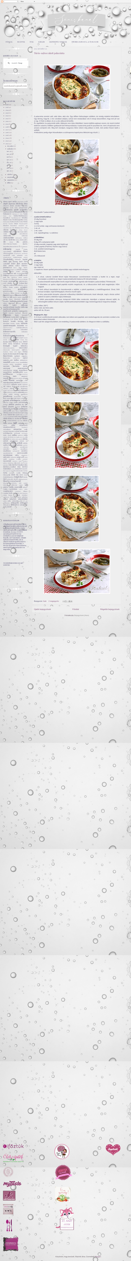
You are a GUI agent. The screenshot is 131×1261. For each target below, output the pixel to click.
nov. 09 (9, 168)
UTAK (32, 42)
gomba (10, 283)
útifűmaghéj (6, 485)
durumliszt (6, 246)
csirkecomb (7, 236)
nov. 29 (9, 151)
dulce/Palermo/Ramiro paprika (15, 244)
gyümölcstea (6, 293)
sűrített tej (23, 441)
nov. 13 (9, 165)
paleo (26, 392)
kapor (5, 313)
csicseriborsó (23, 234)
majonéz (6, 360)
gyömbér (23, 287)
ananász (5, 207)
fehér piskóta (8, 266)
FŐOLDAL (9, 42)
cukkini (5, 232)
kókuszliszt (24, 329)
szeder (15, 449)
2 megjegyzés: (54, 601)
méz (14, 376)
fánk (10, 261)
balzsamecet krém (17, 214)
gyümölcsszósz (22, 291)
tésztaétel (18, 469)
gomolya (15, 283)
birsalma (24, 218)
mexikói (5, 376)
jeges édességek (15, 299)
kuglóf (15, 346)
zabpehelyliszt (22, 499)
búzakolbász (13, 225)
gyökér (16, 287)
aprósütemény (8, 210)
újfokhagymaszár (23, 479)
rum (5, 423)
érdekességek (17, 257)
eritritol (25, 257)
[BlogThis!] (66, 601)
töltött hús (14, 475)
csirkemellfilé (8, 238)
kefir (11, 319)
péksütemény (15, 400)
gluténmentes (23, 281)
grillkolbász (21, 285)
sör (10, 439)
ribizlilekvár (10, 418)
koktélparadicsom (22, 327)
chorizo (22, 228)
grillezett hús (13, 285)
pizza (5, 407)
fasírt (21, 261)
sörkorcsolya (15, 439)
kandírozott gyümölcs (10, 311)
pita (23, 404)
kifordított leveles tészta (11, 323)
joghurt (13, 301)
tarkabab (25, 459)
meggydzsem (23, 370)
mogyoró (24, 376)
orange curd (6, 390)
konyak (25, 338)
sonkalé (5, 437)
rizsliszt (24, 418)
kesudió (13, 321)
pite (26, 404)
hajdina (12, 293)
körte (5, 344)
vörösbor (24, 495)
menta (25, 372)
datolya (17, 240)
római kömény (12, 420)
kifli (26, 321)
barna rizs (7, 216)
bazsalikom (6, 218)
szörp (25, 457)
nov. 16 (9, 162)
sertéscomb (23, 431)
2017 (7, 130)
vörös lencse (7, 495)
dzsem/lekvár (14, 246)
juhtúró (5, 303)
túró (5, 479)
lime (26, 354)
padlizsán (15, 392)
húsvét (24, 295)
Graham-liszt (23, 283)
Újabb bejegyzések (42, 609)
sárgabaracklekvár (9, 427)
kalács (14, 305)
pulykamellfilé (7, 411)
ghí (17, 281)
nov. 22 (9, 157)
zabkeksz (24, 497)
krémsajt (24, 344)
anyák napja (14, 207)
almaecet (6, 206)
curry (25, 232)
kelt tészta (23, 319)
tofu (14, 471)
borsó (25, 222)
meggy (15, 370)
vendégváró (7, 491)
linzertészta (7, 356)
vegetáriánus (13, 489)
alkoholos (19, 203)
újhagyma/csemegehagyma (11, 481)
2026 (7, 105)
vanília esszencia (15, 487)
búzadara (6, 225)
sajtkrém (21, 423)
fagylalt (25, 259)
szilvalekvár (24, 455)
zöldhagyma (6, 503)
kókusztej (24, 331)
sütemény (7, 443)
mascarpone (22, 368)
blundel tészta (7, 220)
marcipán (6, 366)
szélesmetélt (16, 451)
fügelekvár (14, 277)
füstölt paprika (23, 277)
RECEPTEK (21, 42)
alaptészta (11, 204)
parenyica (24, 396)
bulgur (16, 223)
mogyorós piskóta (17, 378)
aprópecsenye (23, 207)
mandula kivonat (15, 362)
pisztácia (18, 404)
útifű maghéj (23, 483)
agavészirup (20, 201)
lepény (5, 354)
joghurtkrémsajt (22, 301)
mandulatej (18, 364)
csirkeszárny (18, 238)
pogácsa (17, 407)
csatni (5, 234)
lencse (19, 352)
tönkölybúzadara (8, 477)
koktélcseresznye (7, 327)
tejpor (20, 461)
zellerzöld (15, 501)
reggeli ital (10, 416)
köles (10, 342)
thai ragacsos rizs (8, 471)
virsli (10, 493)
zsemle (9, 507)
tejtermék (17, 463)
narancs (17, 382)
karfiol (13, 317)
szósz (19, 457)
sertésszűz (24, 433)
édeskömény (24, 246)
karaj (16, 315)
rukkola (25, 420)
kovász (5, 342)
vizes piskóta (15, 493)
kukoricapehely (16, 350)
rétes (19, 417)
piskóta (11, 404)
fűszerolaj (14, 279)
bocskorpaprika (18, 220)
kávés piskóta (23, 317)
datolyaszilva (23, 240)
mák (11, 360)
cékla (13, 228)
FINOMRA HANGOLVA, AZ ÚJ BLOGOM (85, 42)
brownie (5, 223)
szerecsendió (22, 453)
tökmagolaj (6, 475)
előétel (25, 251)
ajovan (25, 201)
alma (25, 203)
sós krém (11, 437)
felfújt (5, 271)
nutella (20, 384)
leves (19, 354)
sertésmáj (17, 433)
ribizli (5, 418)
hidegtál (17, 293)
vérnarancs (18, 491)
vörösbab (17, 495)
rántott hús (11, 415)
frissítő (25, 275)
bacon (25, 212)
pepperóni (24, 400)
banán (25, 214)
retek (15, 417)
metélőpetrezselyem (22, 374)
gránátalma (6, 285)
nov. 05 (9, 171)
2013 (7, 141)
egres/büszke (7, 251)
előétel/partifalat (8, 253)
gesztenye (12, 281)
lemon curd (13, 352)
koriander (16, 340)
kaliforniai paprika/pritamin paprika (15, 306)
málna (16, 360)
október (10, 174)
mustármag (19, 380)
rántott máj (18, 414)
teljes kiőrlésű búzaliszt (16, 465)
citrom (5, 230)
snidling (14, 435)
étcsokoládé (7, 259)
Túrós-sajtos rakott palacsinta (49, 53)
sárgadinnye (7, 429)
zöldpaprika (15, 503)
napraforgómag (8, 382)
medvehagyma (7, 370)
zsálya (5, 507)
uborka (16, 479)
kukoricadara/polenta (8, 348)
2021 (7, 119)
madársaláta (16, 358)
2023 (7, 113)
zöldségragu (23, 505)
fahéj (5, 261)
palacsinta (21, 392)
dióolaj (11, 242)
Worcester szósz (15, 497)
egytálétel (17, 251)
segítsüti (16, 431)
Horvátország (23, 293)
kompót (21, 338)
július (9, 183)
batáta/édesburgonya (20, 216)
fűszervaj (20, 279)
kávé (17, 317)
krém (10, 344)
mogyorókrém (8, 378)
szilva (17, 455)
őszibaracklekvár (7, 392)
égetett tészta (22, 249)
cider (25, 228)
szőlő (22, 457)
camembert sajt (7, 228)
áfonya (5, 202)
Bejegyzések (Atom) (81, 615)
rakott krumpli (19, 413)
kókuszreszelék (9, 331)
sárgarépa (17, 429)
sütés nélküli (17, 443)
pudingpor (23, 409)
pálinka (5, 394)
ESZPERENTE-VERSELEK (58, 42)
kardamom (6, 317)
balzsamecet (7, 214)
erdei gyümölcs (17, 255)
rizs (20, 418)
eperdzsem (24, 253)
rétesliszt (24, 417)
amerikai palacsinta (21, 206)
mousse (25, 378)
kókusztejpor (6, 333)
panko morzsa (14, 394)
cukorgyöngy (12, 232)
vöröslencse (6, 497)
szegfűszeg (7, 451)
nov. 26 (9, 154)
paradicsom (7, 396)
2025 (7, 107)
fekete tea (13, 269)
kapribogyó (18, 313)
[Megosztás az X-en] (68, 601)
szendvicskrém (7, 453)
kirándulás (20, 326)
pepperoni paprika (8, 402)
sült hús (25, 439)
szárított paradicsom (20, 447)
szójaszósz (13, 457)
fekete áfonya (18, 267)
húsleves (12, 295)
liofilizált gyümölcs (21, 356)
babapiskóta (19, 212)
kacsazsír (18, 303)
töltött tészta (23, 475)
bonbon (12, 221)
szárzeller (6, 449)
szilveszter (6, 457)
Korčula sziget (7, 339)
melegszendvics (18, 372)
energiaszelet (17, 253)
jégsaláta (6, 301)
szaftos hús (7, 445)
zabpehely (13, 499)
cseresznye (13, 234)
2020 (7, 121)
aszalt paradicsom (8, 212)
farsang (15, 261)
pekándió (6, 400)
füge (9, 277)
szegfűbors (24, 449)
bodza (25, 220)
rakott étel (12, 413)
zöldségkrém (6, 505)
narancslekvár (7, 384)
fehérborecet (7, 268)
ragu (21, 411)
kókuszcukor (7, 329)
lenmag (25, 352)
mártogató (6, 368)
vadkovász (14, 485)
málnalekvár (23, 360)
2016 (7, 132)
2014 (7, 138)
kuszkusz (5, 352)
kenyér (6, 321)
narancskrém (24, 382)
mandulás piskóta (8, 364)
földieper (6, 275)
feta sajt (13, 273)
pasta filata (10, 398)
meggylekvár (7, 372)
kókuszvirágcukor (7, 338)
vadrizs (21, 485)
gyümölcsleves (22, 289)
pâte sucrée (24, 398)
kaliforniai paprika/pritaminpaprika (15, 308)
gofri (4, 283)
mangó (25, 364)
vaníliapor (24, 487)
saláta (13, 425)
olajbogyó (5, 388)
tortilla (18, 473)
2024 (7, 110)
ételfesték (18, 259)
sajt (15, 422)
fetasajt (19, 273)
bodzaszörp (6, 221)
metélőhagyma (8, 374)
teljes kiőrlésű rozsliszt (15, 466)
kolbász (15, 338)
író (8, 297)
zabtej (5, 501)
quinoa (17, 411)
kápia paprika (23, 311)
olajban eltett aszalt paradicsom (17, 386)
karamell (24, 315)
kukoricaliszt (23, 348)
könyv (20, 342)
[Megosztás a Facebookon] (69, 601)
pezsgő (5, 404)
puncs (13, 411)
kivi (26, 325)
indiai (4, 297)
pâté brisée (17, 398)
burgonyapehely (23, 223)
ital (11, 297)
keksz (16, 319)
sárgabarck (24, 427)
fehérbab (17, 265)
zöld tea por (23, 501)
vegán (5, 489)
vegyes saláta (23, 489)
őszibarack (23, 390)
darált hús (11, 240)
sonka (25, 435)
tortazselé (12, 473)
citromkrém (13, 230)
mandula (6, 362)
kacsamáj (11, 303)
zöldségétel (23, 503)
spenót (20, 439)
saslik (25, 429)
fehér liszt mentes (19, 263)
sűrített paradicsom (10, 441)
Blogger (98, 1257)
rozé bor (19, 420)
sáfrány (10, 423)
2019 (7, 124)
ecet (19, 246)
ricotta (17, 418)
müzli (26, 380)
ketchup (20, 321)
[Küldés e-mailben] (64, 601)
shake (5, 435)
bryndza (11, 223)
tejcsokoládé (7, 461)
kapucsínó (24, 313)
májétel (25, 358)
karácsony (7, 315)
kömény (15, 342)
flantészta (24, 273)
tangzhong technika (15, 459)
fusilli (4, 277)
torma (25, 471)
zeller (9, 501)
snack (9, 435)
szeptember (11, 177)
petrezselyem (23, 402)
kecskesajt (6, 319)
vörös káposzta (23, 493)
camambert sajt (22, 225)
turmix (25, 477)
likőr (22, 354)
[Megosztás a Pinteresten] (71, 601)
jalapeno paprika (17, 297)
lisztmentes (6, 358)
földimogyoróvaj (14, 275)
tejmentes (14, 461)
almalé (12, 206)
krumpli (6, 346)
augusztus (10, 180)
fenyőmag (6, 273)
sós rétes (22, 437)
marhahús (16, 366)
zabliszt (5, 499)
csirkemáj (24, 236)
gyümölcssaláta (7, 291)
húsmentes (18, 295)
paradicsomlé (17, 396)
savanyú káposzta (8, 431)
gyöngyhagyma (7, 289)
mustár (12, 380)
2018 (7, 127)
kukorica (24, 346)
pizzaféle (11, 407)
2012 (7, 144)
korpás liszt (23, 339)
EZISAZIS (41, 42)
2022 (7, 116)
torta (5, 473)
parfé (5, 398)
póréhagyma (15, 409)
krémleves (17, 344)
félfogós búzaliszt (22, 269)
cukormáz (20, 232)
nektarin (14, 384)
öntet (18, 390)
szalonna (19, 445)
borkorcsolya (19, 221)
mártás (25, 366)
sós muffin (16, 437)
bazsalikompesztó (16, 218)
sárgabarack (23, 425)
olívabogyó (24, 388)
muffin (5, 380)
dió (4, 242)
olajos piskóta (14, 388)
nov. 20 (9, 160)
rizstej (5, 420)
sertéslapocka (7, 433)
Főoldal (75, 609)
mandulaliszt (23, 362)
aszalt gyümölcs (21, 209)
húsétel (6, 295)
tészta (13, 469)
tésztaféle (24, 469)
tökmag (25, 473)
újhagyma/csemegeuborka (10, 483)
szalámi (13, 445)
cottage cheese (23, 230)
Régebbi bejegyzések (110, 609)
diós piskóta (21, 242)
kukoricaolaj (6, 350)
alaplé (5, 203)
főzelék (20, 275)
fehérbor (24, 266)
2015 (7, 135)
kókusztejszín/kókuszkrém (13, 335)
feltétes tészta (14, 271)
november (10, 149)
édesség (7, 248)
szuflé (5, 459)
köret (25, 341)
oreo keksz (13, 390)
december (10, 146)
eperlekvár (6, 255)
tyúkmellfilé (10, 479)
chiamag (17, 228)
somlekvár (20, 435)
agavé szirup (12, 202)
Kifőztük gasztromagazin (15, 324)
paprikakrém (24, 394)
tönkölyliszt (18, 477)
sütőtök (25, 443)
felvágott (24, 271)
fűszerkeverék (7, 279)
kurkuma (24, 350)
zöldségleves (15, 505)
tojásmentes (19, 471)
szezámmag (7, 455)
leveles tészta (12, 354)
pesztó (16, 402)
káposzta (11, 313)
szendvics (24, 451)
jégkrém (24, 299)
